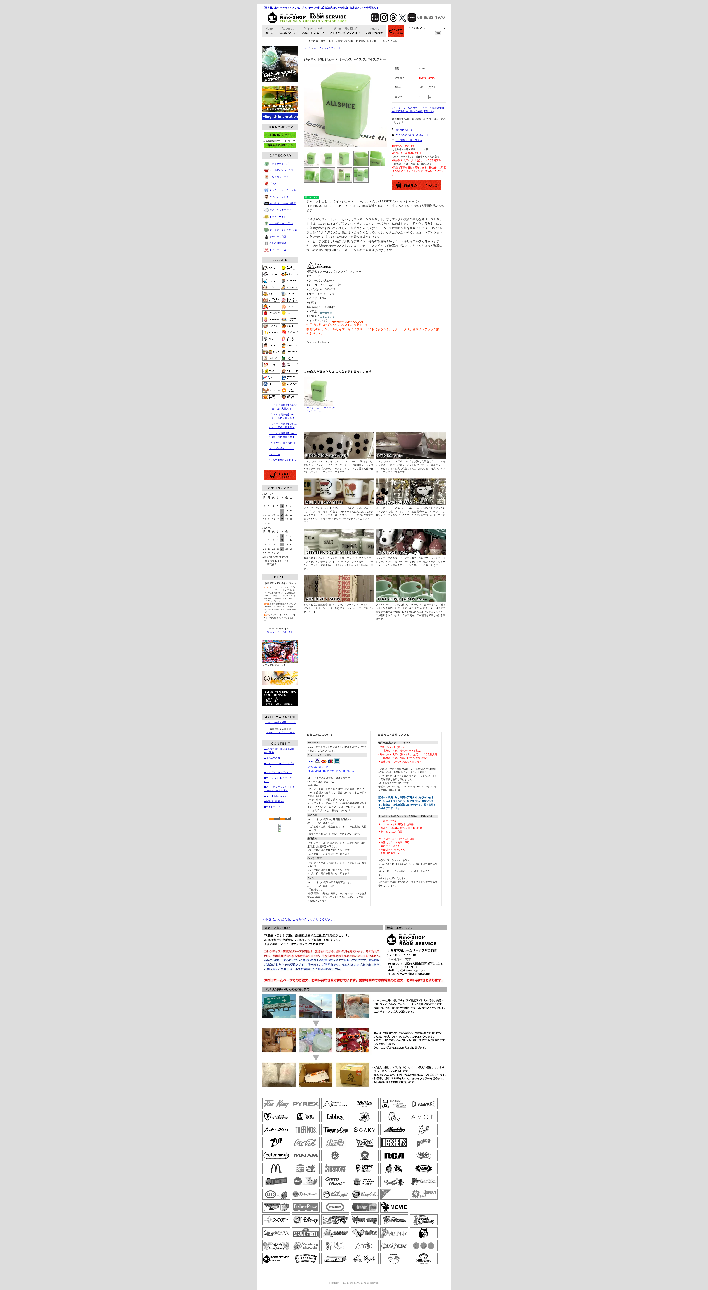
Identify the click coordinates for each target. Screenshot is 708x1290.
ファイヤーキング (279, 163)
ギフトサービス (277, 250)
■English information (275, 796)
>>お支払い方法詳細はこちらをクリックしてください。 (299, 919)
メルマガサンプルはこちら (280, 732)
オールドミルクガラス (281, 223)
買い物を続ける (404, 129)
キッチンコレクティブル (282, 190)
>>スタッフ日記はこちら (280, 632)
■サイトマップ (272, 806)
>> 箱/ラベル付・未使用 (282, 442)
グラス (273, 183)
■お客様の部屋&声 (274, 801)
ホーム (307, 48)
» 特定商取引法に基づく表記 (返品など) (413, 111)
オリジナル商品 (277, 236)
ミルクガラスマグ (279, 177)
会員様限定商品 (277, 243)
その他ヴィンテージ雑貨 (282, 203)
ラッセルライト (277, 216)
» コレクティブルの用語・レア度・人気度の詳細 (418, 108)
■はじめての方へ (273, 758)
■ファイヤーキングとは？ (278, 772)
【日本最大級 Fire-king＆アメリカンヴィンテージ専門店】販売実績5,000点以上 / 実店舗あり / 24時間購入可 (320, 7)
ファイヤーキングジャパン (283, 230)
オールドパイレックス (281, 170)
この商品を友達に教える (409, 140)
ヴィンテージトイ (279, 196)
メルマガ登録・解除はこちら (280, 722)
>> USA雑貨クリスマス (281, 448)
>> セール (274, 454)
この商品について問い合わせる (412, 135)
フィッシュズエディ (280, 210)
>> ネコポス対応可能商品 (282, 460)
